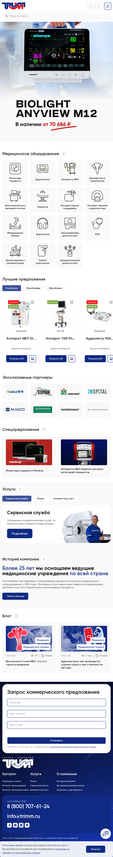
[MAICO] (15, 409)
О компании (67, 774)
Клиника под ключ (39, 790)
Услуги (35, 774)
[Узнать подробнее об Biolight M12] (56, 77)
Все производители (98, 409)
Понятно (95, 849)
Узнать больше (15, 596)
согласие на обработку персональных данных (73, 747)
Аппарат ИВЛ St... (21, 338)
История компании (66, 781)
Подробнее (20, 533)
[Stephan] (43, 391)
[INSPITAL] (98, 391)
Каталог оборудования (14, 785)
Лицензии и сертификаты (69, 790)
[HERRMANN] (43, 409)
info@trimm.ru (23, 816)
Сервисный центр (39, 785)
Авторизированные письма (70, 785)
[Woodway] (70, 409)
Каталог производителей (15, 790)
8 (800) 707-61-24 (28, 806)
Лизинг (33, 781)
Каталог (9, 774)
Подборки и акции (11, 781)
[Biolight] (70, 391)
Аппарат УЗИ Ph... (60, 338)
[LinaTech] (15, 391)
